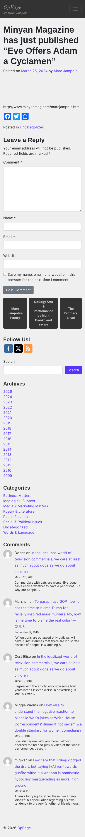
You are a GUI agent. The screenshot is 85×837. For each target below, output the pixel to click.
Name (9, 218)
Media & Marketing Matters (25, 506)
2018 (7, 428)
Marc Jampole (65, 71)
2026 (7, 391)
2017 (7, 433)
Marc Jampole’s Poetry (15, 313)
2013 (7, 454)
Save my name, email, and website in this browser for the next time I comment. (41, 277)
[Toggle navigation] (75, 9)
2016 (7, 439)
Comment (12, 162)
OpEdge (15, 9)
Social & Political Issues (22, 522)
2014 (7, 449)
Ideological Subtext (19, 501)
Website (9, 255)
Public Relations (16, 516)
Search (9, 361)
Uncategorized (32, 127)
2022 (7, 407)
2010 (7, 470)
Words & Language (18, 532)
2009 (7, 475)
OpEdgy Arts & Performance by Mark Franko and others (43, 313)
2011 (7, 465)
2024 (7, 397)
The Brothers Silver (70, 313)
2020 (7, 418)
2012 (7, 460)
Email (9, 237)
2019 (7, 423)
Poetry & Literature (18, 511)
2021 (7, 412)
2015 (7, 444)
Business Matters (17, 495)
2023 (7, 402)
